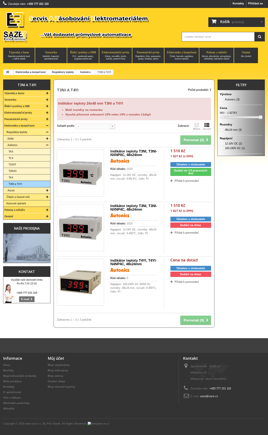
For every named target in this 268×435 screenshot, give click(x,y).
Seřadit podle (65, 125)
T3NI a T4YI (15, 184)
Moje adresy (55, 375)
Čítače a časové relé (18, 197)
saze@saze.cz (209, 396)
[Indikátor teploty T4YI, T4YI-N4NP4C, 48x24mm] (80, 282)
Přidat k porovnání (187, 180)
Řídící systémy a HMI (83, 55)
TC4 (11, 158)
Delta (11, 138)
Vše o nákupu (12, 397)
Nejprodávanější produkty (19, 375)
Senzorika (51, 55)
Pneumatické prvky (148, 55)
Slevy (6, 365)
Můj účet (56, 358)
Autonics (12, 145)
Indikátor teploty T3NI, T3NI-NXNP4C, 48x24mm (133, 207)
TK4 (11, 177)
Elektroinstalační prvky (115, 55)
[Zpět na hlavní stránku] (8, 72)
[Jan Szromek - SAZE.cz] (88, 26)
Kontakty (238, 3)
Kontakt (27, 271)
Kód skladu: (118, 168)
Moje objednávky (59, 365)
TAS (11, 151)
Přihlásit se (255, 3)
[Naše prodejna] (26, 248)
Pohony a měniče (216, 55)
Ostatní (246, 54)
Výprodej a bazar (19, 55)
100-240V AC (235, 148)
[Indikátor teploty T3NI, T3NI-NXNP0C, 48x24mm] (80, 173)
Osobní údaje (56, 381)
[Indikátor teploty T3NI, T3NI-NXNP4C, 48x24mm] (80, 227)
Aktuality (8, 408)
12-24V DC (233, 143)
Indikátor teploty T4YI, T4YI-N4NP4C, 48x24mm (133, 262)
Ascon (11, 190)
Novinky (8, 370)
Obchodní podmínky (16, 403)
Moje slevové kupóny (61, 386)
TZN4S (13, 171)
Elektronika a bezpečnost (181, 55)
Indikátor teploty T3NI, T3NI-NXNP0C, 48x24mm (133, 153)
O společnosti (12, 392)
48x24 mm (233, 129)
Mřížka (196, 129)
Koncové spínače (16, 203)
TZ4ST (12, 164)
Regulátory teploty (16, 132)
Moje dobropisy (58, 370)
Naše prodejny (12, 381)
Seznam (207, 129)
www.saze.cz (33, 423)
